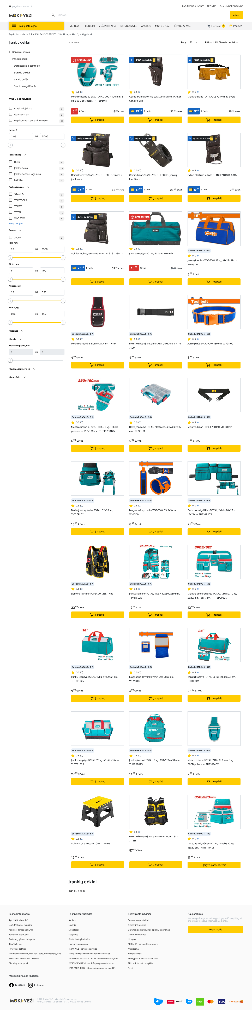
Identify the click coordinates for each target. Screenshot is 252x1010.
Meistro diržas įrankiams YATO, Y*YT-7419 (93, 343)
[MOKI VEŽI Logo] (21, 14)
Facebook (20, 984)
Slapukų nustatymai (18, 963)
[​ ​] (140, 15)
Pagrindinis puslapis (18, 34)
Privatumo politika (17, 948)
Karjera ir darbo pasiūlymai (21, 929)
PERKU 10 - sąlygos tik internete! (143, 944)
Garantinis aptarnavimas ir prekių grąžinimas (149, 929)
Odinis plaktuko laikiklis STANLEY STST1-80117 (212, 175)
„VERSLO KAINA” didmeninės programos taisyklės (91, 963)
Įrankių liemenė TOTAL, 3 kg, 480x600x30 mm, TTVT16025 (154, 595)
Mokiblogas (74, 929)
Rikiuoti (221, 42)
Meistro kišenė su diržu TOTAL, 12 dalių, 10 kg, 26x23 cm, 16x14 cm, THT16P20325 (212, 595)
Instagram (39, 985)
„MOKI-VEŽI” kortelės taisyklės (83, 948)
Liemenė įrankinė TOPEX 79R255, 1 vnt (92, 593)
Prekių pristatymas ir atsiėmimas (143, 958)
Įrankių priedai (85, 34)
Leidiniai (72, 925)
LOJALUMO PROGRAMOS (231, 6)
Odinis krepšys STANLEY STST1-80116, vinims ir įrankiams (96, 177)
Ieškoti (236, 15)
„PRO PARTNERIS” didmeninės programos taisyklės (92, 968)
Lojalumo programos (78, 944)
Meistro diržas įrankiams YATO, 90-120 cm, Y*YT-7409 (155, 345)
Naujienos (73, 934)
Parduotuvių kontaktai (138, 920)
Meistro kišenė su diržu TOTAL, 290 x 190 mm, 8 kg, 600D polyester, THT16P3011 (97, 98)
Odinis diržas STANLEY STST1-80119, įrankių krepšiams (153, 177)
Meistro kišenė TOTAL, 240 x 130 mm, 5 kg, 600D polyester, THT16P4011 (211, 762)
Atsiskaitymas (134, 953)
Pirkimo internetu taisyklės (140, 963)
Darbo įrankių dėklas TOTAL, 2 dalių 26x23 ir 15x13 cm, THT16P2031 (211, 512)
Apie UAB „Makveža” (18, 920)
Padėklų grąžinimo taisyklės (22, 939)
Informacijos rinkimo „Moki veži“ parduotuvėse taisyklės (35, 953)
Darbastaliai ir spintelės (27, 65)
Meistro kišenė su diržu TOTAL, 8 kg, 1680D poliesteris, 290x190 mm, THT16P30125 (94, 429)
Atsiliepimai (133, 948)
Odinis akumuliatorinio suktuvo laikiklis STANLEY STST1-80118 (155, 98)
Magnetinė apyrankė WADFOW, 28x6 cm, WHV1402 (151, 679)
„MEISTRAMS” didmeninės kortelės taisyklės (89, 953)
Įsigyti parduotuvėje (214, 865)
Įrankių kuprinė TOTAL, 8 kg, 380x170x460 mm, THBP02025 (154, 762)
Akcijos (72, 920)
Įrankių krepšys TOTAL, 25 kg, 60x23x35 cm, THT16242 (212, 679)
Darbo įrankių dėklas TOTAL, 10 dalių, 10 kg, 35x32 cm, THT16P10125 (211, 845)
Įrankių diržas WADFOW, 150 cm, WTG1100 (210, 343)
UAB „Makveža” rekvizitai (20, 925)
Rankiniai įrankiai (67, 34)
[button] (216, 26)
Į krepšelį (100, 119)
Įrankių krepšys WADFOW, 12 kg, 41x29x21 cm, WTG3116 (213, 262)
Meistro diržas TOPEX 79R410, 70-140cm (210, 427)
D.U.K (130, 968)
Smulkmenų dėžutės (25, 86)
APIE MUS (211, 6)
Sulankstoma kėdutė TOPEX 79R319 (91, 843)
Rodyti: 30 (187, 42)
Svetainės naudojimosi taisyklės (24, 958)
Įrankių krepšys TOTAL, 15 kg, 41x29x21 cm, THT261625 (94, 679)
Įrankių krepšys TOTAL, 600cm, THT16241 (152, 253)
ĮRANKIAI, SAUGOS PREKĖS (43, 34)
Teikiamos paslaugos (18, 934)
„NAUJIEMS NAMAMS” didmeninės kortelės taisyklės (93, 958)
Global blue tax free (137, 934)
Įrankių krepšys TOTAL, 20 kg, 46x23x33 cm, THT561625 (95, 762)
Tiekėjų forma (15, 944)
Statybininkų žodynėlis (79, 939)
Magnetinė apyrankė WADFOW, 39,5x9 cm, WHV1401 (152, 512)
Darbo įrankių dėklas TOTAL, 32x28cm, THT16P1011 (92, 512)
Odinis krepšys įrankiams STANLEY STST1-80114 (97, 253)
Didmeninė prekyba (137, 925)
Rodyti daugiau (16, 223)
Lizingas (132, 939)
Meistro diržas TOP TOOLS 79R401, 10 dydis (211, 96)
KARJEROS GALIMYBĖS (193, 6)
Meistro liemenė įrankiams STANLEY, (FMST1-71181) (153, 838)
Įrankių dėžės (21, 79)
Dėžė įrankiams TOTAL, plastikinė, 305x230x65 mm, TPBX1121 (155, 429)
